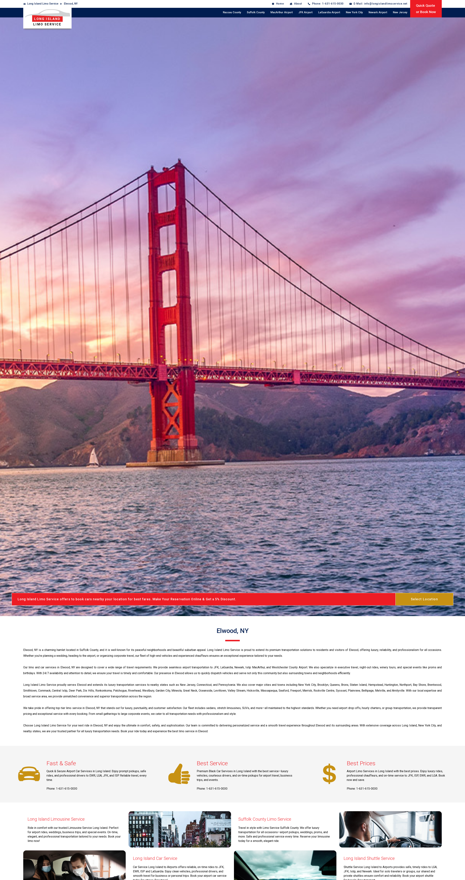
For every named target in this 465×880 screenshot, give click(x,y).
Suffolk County (256, 12)
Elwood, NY (71, 3)
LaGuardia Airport (329, 12)
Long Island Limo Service (42, 3)
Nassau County (232, 12)
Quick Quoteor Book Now (426, 8)
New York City (354, 12)
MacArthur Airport (281, 12)
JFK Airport (305, 12)
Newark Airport (378, 12)
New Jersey (400, 12)
